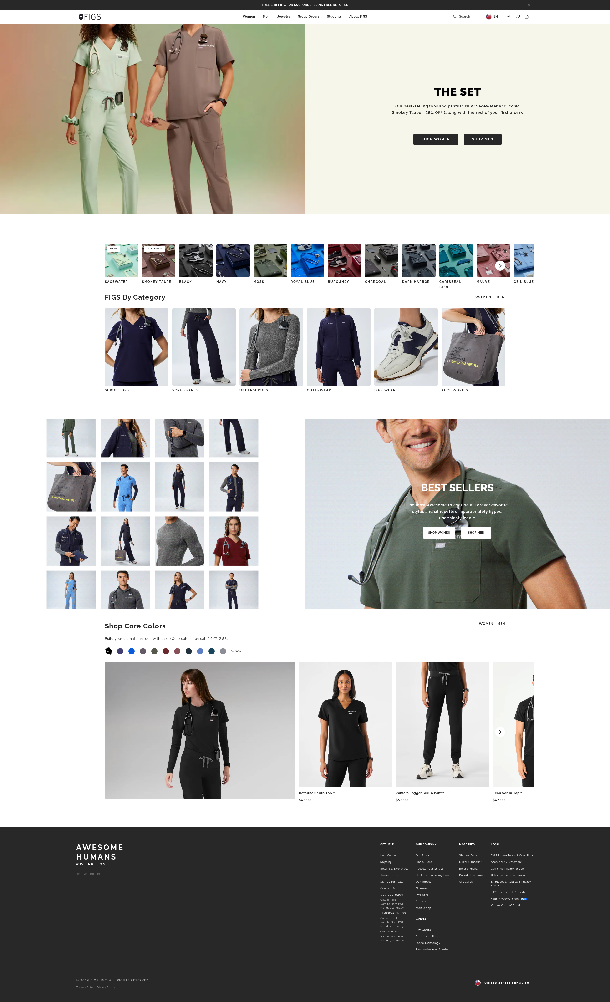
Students (334, 16)
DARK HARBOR (416, 282)
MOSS (259, 282)
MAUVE (483, 282)
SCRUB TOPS (117, 390)
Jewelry (283, 16)
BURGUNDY (338, 282)
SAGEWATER (116, 282)
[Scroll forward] (500, 266)
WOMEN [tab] (483, 297)
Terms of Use (85, 987)
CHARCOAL (375, 282)
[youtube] (92, 874)
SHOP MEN (482, 139)
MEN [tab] (500, 297)
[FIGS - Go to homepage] (90, 17)
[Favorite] (518, 17)
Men (266, 16)
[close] (529, 4)
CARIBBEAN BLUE (450, 284)
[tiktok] (85, 874)
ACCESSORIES (455, 390)
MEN (501, 624)
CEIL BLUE (524, 282)
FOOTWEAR (385, 390)
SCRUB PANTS (185, 390)
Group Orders (309, 16)
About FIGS (358, 16)
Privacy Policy (106, 987)
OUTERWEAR (319, 390)
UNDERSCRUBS (253, 390)
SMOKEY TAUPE (156, 282)
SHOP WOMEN (436, 139)
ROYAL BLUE (303, 282)
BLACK (185, 282)
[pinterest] (98, 874)
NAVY (221, 282)
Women (249, 16)
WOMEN (486, 624)
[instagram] (78, 874)
